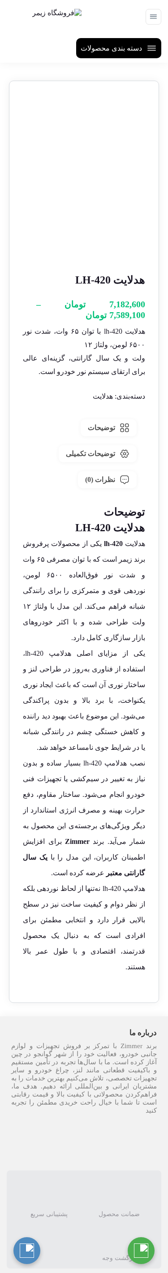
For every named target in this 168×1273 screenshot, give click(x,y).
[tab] (109, 427)
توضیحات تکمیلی (90, 453)
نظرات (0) (100, 479)
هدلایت (103, 396)
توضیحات (101, 427)
